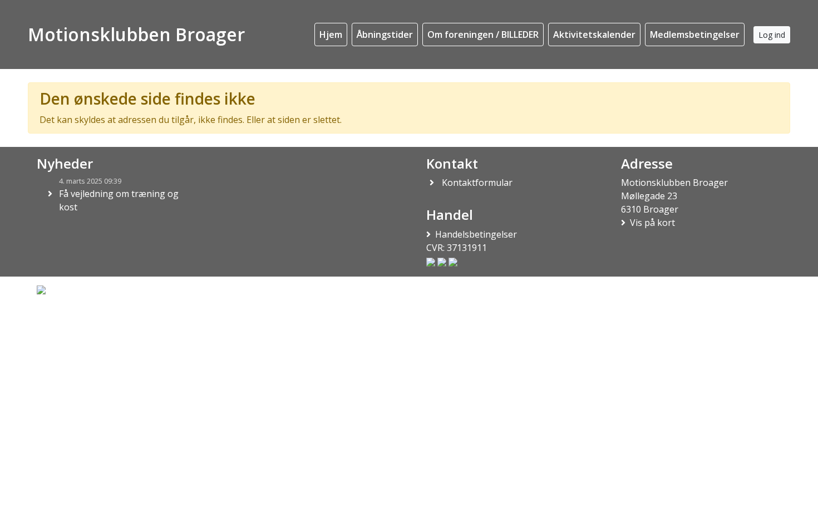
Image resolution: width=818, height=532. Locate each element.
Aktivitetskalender (594, 34)
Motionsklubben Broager (136, 34)
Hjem (330, 34)
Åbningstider (385, 34)
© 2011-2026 (57, 319)
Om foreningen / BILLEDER (483, 34)
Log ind (771, 34)
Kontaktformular (477, 182)
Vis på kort (652, 222)
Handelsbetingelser (476, 234)
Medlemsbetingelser (695, 34)
